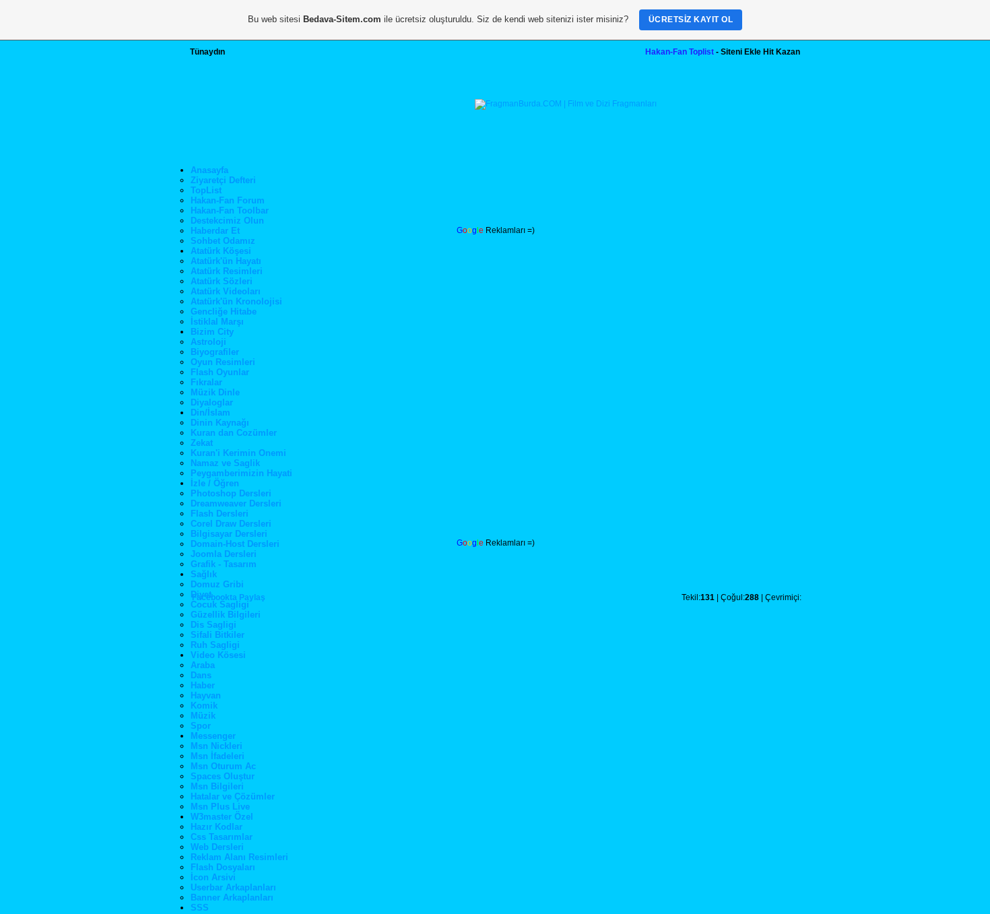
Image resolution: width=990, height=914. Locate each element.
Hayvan (206, 695)
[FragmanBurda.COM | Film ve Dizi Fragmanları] (566, 103)
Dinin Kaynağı (220, 423)
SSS (200, 908)
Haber (203, 685)
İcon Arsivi (213, 877)
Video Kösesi (218, 655)
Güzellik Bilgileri (226, 615)
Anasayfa (209, 170)
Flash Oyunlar (220, 372)
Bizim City (212, 332)
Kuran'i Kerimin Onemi (238, 453)
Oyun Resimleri (223, 362)
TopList (206, 190)
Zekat (202, 443)
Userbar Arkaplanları (233, 887)
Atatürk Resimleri (227, 271)
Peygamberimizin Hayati (241, 473)
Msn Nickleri (216, 746)
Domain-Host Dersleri (235, 544)
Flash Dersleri (220, 514)
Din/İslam (210, 412)
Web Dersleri (217, 847)
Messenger (213, 736)
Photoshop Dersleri (231, 493)
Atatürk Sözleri (222, 281)
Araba (203, 665)
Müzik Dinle (215, 392)
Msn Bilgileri (217, 786)
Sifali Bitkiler (217, 635)
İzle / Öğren (215, 483)
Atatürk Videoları (226, 291)
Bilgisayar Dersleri (229, 534)
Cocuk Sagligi (220, 604)
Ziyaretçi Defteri (223, 180)
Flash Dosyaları (223, 867)
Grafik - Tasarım (224, 564)
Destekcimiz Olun (227, 221)
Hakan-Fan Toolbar (230, 210)
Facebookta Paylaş (228, 597)
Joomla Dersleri (224, 554)
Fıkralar (206, 382)
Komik (204, 705)
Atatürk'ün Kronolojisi (236, 301)
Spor (201, 726)
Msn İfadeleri (217, 756)
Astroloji (208, 342)
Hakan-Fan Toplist (679, 52)
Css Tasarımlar (222, 837)
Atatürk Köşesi (221, 251)
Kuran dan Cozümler (234, 433)
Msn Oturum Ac (223, 766)
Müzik (203, 716)
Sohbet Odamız (223, 241)
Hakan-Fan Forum (228, 200)
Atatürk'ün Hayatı (226, 261)
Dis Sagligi (213, 625)
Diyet (201, 594)
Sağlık (204, 574)
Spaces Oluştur (223, 776)
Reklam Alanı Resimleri (239, 857)
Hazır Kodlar (216, 827)
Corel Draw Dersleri (231, 524)
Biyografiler (215, 352)
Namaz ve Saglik (225, 463)
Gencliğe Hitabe (224, 311)
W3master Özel (222, 817)
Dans (201, 675)
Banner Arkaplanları (232, 897)
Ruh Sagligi (215, 645)
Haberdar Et (215, 231)
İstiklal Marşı (217, 322)
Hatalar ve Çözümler (233, 796)
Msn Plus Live (220, 807)
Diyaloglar (212, 402)
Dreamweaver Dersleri (236, 503)
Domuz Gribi (217, 584)
